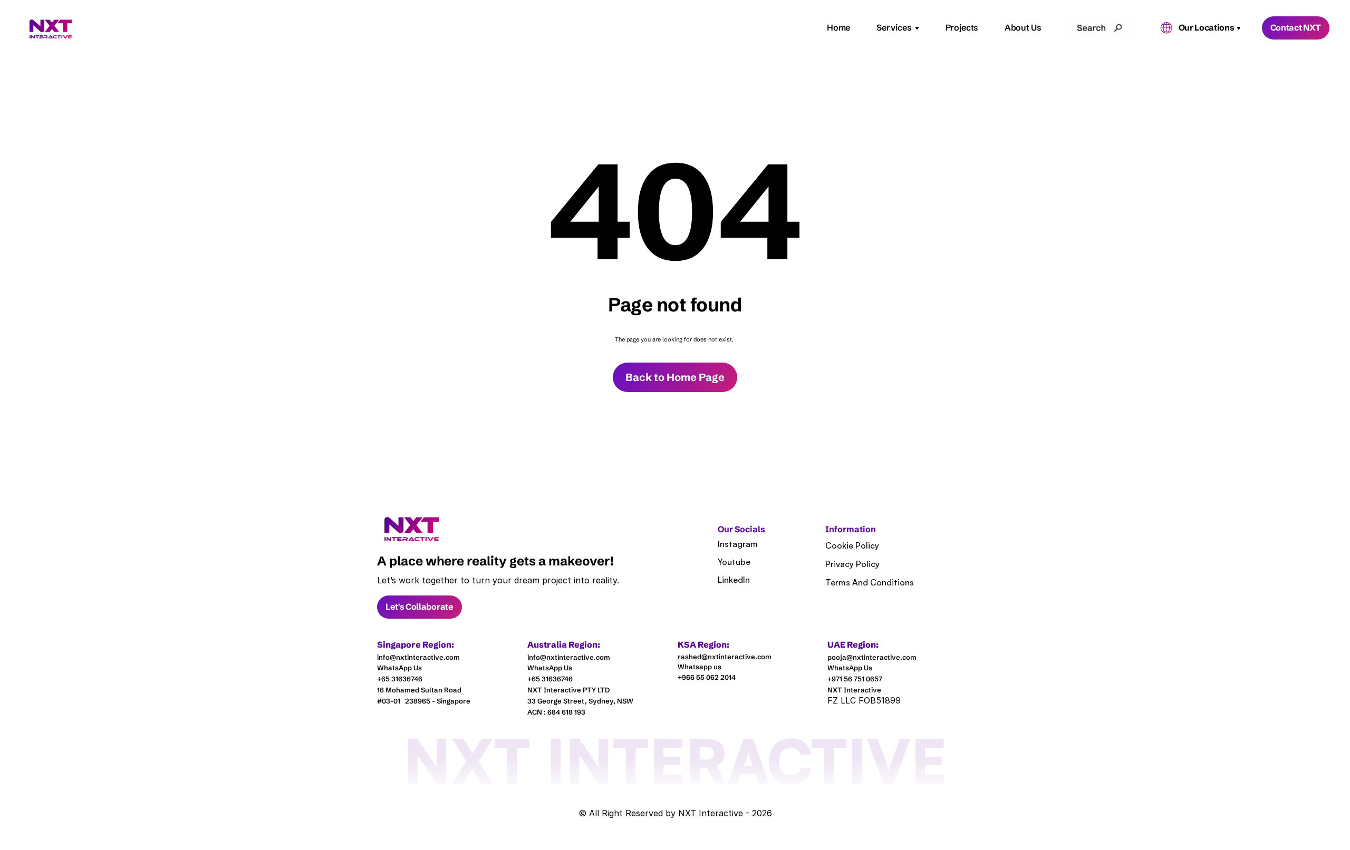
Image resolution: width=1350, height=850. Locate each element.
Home (838, 27)
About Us (1023, 27)
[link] (411, 529)
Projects (962, 27)
